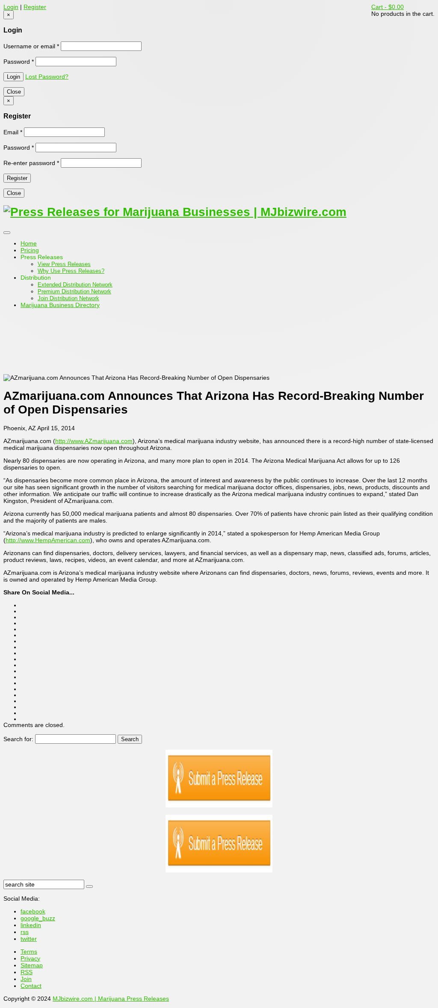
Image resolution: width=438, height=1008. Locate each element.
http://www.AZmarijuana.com (94, 440)
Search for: (18, 739)
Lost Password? (46, 76)
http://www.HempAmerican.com (48, 540)
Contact (31, 985)
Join (26, 978)
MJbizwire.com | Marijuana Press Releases (111, 998)
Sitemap (32, 965)
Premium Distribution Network (74, 291)
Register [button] (35, 6)
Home (29, 243)
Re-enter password (31, 163)
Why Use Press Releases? (71, 271)
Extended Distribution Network (75, 284)
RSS (27, 972)
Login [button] (10, 6)
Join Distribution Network (68, 298)
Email (12, 132)
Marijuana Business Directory (60, 305)
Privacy (30, 958)
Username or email (31, 46)
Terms (29, 951)
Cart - (387, 6)
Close (14, 92)
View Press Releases (64, 264)
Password (18, 61)
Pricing (30, 250)
